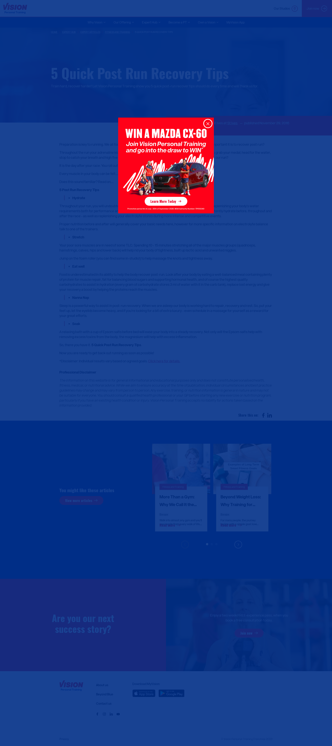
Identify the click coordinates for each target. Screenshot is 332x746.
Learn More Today (163, 201)
